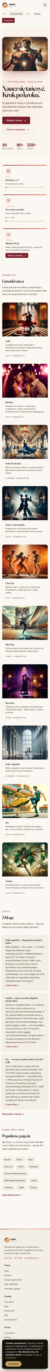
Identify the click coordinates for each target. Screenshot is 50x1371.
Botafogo (34, 1166)
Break (34, 1180)
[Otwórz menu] (45, 5)
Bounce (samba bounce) (15, 1173)
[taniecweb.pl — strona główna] (15, 5)
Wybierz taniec (14, 120)
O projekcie (9, 1333)
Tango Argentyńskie (13, 1280)
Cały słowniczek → (11, 1195)
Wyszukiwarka (10, 1320)
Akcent (7, 1159)
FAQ (6, 1315)
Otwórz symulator (16, 129)
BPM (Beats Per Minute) (14, 1180)
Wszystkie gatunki (12, 1289)
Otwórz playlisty (15, 255)
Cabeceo (8, 1187)
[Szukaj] (4, 13)
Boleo (21, 1166)
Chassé (33, 1187)
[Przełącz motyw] (28, 13)
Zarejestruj (8, 20)
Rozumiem (13, 1364)
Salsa (6, 1271)
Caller (21, 1187)
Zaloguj (37, 14)
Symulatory (9, 1302)
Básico (20, 1159)
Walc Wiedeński (11, 1284)
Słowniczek (9, 1311)
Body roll (8, 1166)
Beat (31, 1159)
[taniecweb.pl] (16, 1240)
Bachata (7, 1275)
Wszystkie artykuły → (13, 1114)
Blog (6, 1306)
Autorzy (7, 1337)
